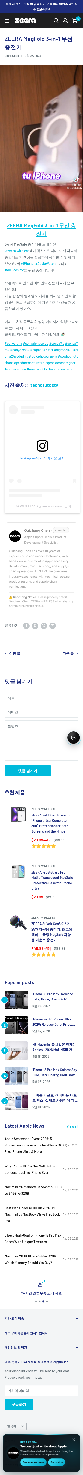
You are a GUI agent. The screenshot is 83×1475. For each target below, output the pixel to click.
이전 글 (14, 653)
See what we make (33, 1462)
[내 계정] (65, 20)
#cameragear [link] (65, 363)
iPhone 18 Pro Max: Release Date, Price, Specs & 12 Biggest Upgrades (52, 997)
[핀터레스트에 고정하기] (35, 625)
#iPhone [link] (27, 263)
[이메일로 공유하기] (52, 625)
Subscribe (57, 1462)
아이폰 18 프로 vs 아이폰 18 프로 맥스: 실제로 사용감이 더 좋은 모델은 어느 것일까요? (55, 1098)
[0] (74, 20)
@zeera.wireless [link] (17, 251)
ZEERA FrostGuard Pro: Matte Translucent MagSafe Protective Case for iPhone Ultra (52, 880)
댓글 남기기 (27, 770)
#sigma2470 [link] (63, 350)
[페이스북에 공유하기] (26, 625)
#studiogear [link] (45, 363)
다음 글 (68, 653)
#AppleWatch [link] (45, 263)
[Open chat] (73, 737)
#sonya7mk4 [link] (20, 350)
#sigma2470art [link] (41, 350)
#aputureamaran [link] (61, 369)
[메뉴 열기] (7, 21)
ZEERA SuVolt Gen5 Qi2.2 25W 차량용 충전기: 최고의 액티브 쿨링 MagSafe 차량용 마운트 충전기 (51, 932)
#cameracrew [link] (15, 369)
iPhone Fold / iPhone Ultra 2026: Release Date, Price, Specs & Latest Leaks (52, 1022)
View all (72, 1126)
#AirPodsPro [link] (14, 270)
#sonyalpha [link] (13, 343)
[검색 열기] (56, 20)
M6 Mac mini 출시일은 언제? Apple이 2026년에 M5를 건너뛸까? (54, 1047)
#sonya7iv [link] (56, 343)
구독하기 (19, 1404)
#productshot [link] (24, 363)
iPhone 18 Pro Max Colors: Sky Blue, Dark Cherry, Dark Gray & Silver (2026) (55, 1073)
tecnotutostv (44, 385)
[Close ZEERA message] (74, 1439)
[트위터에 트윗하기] (44, 625)
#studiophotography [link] (41, 356)
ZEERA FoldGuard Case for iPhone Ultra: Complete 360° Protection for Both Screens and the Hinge (51, 823)
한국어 (11, 1426)
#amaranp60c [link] (37, 369)
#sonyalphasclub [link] (35, 343)
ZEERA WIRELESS (43, 809)
